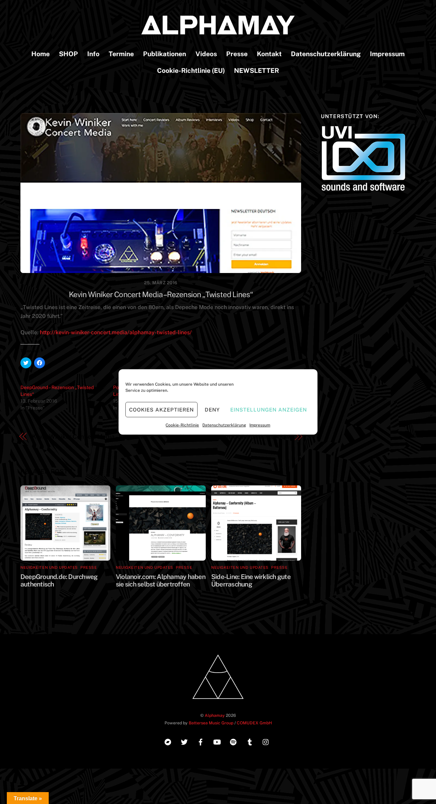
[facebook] (200, 741)
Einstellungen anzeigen (268, 409)
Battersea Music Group (211, 722)
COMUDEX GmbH (254, 722)
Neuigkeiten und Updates (49, 567)
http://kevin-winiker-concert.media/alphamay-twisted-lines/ (116, 332)
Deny (212, 409)
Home (40, 54)
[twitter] (184, 741)
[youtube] (217, 741)
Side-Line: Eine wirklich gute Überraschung (251, 580)
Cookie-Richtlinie (182, 425)
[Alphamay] (218, 31)
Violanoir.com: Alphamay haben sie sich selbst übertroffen (160, 580)
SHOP (68, 54)
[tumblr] (249, 741)
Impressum (259, 425)
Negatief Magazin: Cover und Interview (235, 436)
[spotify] (233, 741)
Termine (121, 54)
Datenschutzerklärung (224, 425)
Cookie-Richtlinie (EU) (191, 70)
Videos (206, 54)
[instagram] (266, 741)
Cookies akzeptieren (161, 409)
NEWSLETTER (256, 70)
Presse (237, 54)
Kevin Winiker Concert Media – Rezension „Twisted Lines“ (161, 294)
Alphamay (215, 715)
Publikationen (164, 54)
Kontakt (269, 54)
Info (93, 54)
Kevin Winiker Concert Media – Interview (88, 436)
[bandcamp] (168, 741)
